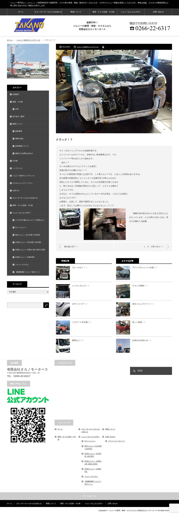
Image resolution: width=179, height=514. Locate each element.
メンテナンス (18, 168)
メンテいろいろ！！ (81, 286)
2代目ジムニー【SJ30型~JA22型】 (28, 242)
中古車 (15, 161)
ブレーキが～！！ (80, 267)
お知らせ (16, 190)
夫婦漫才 (16, 94)
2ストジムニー (20, 227)
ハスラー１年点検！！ (82, 322)
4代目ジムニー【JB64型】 (25, 257)
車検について (75, 12)
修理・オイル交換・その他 (103, 12)
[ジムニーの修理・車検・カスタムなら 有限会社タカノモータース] (29, 25)
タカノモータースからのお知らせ (48, 12)
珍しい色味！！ (139, 322)
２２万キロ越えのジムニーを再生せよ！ (30, 220)
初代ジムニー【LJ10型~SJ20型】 (28, 235)
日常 (17, 109)
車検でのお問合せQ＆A (24, 153)
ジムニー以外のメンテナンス (28, 40)
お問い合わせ (158, 12)
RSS (140, 371)
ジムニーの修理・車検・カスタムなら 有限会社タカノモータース (132, 510)
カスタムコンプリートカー (23, 183)
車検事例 (18, 131)
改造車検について (22, 146)
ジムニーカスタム (22, 265)
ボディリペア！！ (80, 304)
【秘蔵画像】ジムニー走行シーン (27, 272)
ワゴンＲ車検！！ (140, 286)
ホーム (20, 12)
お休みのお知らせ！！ (142, 340)
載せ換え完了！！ (71, 247)
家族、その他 (18, 102)
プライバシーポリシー (116, 441)
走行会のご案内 (18, 116)
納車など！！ (78, 340)
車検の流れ (19, 139)
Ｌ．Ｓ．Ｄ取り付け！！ (154, 247)
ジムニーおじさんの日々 (131, 12)
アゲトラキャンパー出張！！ (145, 267)
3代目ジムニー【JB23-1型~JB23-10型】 (30, 250)
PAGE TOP (91, 496)
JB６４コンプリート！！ (143, 304)
